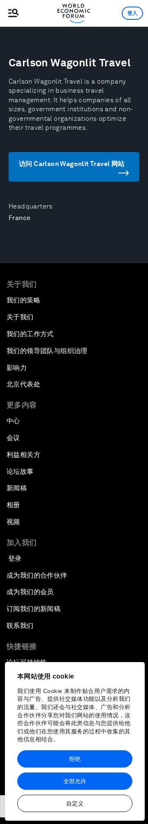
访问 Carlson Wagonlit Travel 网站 (72, 164)
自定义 (74, 803)
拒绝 (75, 759)
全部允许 (74, 781)
